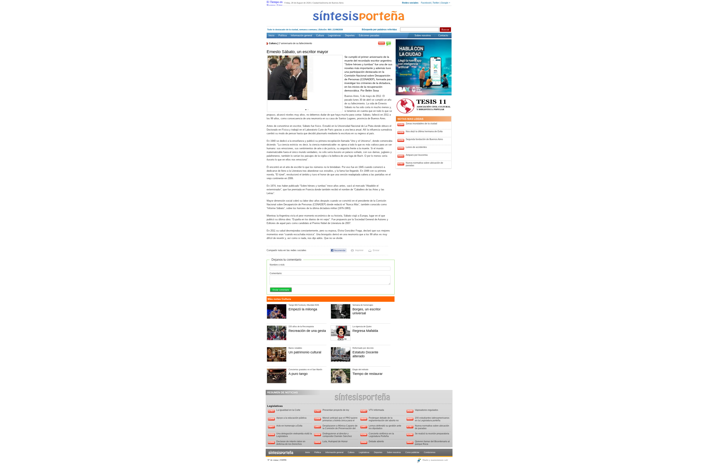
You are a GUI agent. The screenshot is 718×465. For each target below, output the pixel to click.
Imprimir (359, 250)
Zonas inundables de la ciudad (421, 123)
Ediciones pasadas (369, 35)
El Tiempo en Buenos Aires (275, 3)
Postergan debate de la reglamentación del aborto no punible (384, 420)
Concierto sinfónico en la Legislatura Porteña (381, 435)
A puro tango (298, 374)
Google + (445, 2)
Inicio (271, 35)
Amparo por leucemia (417, 155)
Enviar (376, 250)
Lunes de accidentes (416, 147)
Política (282, 35)
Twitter (436, 2)
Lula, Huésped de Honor (335, 441)
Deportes (350, 35)
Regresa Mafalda (365, 331)
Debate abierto (376, 441)
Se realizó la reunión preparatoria (432, 433)
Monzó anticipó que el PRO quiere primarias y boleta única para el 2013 (340, 420)
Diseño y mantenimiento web (435, 460)
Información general (301, 35)
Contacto (443, 35)
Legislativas (334, 35)
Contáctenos (429, 452)
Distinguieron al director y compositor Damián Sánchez (337, 435)
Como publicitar (412, 452)
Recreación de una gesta (307, 331)
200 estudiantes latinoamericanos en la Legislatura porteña (432, 419)
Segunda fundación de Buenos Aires (424, 139)
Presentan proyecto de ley (336, 410)
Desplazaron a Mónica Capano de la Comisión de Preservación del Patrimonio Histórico (340, 428)
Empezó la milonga (303, 309)
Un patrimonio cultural (305, 352)
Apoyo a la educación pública (291, 418)
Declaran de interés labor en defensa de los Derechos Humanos (290, 444)
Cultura (320, 35)
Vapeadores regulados (426, 410)
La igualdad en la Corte (288, 410)
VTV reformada (376, 410)
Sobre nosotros (423, 35)
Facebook (426, 2)
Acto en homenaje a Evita (289, 425)
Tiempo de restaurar (367, 374)
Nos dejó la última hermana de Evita (424, 131)
